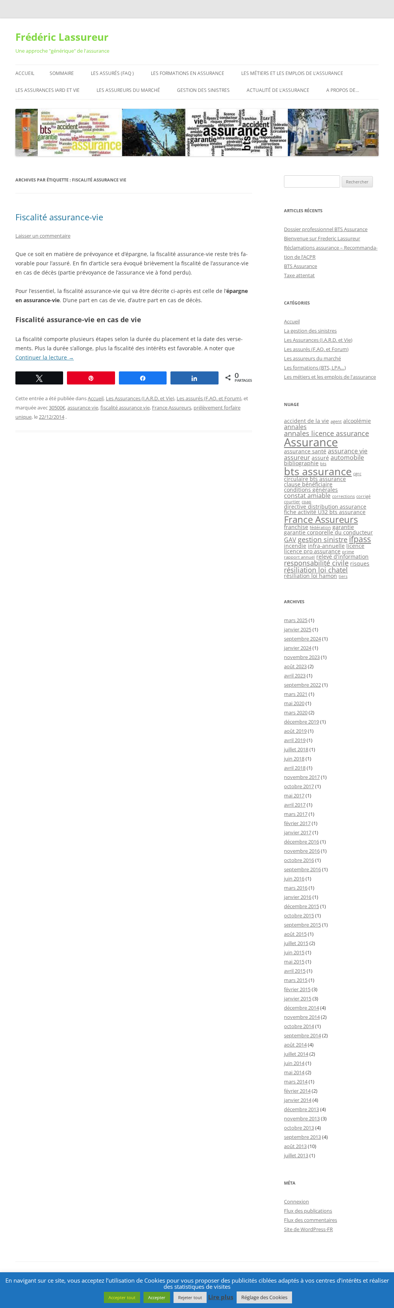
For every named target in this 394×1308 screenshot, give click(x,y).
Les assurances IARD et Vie (47, 90)
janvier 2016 (297, 897)
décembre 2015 (301, 906)
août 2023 (295, 666)
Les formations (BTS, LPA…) (315, 367)
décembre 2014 (301, 1007)
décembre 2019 (301, 721)
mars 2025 (295, 620)
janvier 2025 (297, 629)
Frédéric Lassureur (62, 37)
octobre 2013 (299, 1127)
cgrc (357, 473)
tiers (343, 576)
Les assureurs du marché (128, 90)
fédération (320, 527)
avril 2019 (295, 740)
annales (295, 427)
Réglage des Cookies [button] (264, 1297)
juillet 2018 (296, 749)
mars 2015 (295, 980)
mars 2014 (295, 1081)
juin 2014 (294, 1063)
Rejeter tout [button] (190, 1297)
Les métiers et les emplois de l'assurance (330, 376)
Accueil (24, 73)
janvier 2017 (297, 832)
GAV (290, 540)
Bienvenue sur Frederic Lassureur (322, 238)
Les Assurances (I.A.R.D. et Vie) (140, 398)
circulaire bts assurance (315, 479)
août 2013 (295, 1146)
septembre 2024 (302, 638)
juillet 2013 (296, 1155)
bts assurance (318, 471)
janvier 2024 (297, 647)
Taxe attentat (299, 275)
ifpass (360, 539)
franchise (296, 527)
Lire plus (220, 1297)
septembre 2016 (302, 869)
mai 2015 (294, 961)
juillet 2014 (296, 1053)
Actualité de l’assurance (278, 90)
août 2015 (295, 933)
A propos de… (342, 90)
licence (355, 545)
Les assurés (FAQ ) (112, 73)
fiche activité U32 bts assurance (325, 512)
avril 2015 (295, 970)
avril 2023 (295, 675)
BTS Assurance (300, 266)
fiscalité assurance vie (125, 407)
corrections (343, 496)
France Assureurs (171, 407)
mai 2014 (294, 1072)
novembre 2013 (302, 1118)
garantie (343, 527)
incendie (295, 545)
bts (323, 463)
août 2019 (295, 730)
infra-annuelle (326, 545)
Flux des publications (308, 1210)
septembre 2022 (302, 684)
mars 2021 (295, 694)
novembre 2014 (302, 1016)
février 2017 (297, 823)
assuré (320, 457)
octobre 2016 (299, 860)
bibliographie (301, 463)
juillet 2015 (296, 943)
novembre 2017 (302, 777)
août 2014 (295, 1044)
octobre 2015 (299, 915)
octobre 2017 (299, 786)
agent (336, 421)
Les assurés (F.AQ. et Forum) (209, 398)
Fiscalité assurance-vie (59, 217)
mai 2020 (294, 703)
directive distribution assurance (325, 506)
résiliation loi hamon (310, 575)
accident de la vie (306, 420)
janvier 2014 (297, 1100)
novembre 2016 (302, 850)
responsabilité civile (316, 562)
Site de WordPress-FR (308, 1229)
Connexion (296, 1201)
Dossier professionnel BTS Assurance (325, 229)
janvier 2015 (297, 998)
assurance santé (305, 451)
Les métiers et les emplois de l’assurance (292, 73)
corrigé (363, 496)
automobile (347, 457)
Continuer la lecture (44, 357)
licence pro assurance (312, 551)
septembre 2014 (302, 1035)
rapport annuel (299, 557)
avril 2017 (295, 804)
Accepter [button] (156, 1297)
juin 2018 (294, 758)
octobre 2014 (299, 1026)
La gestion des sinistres (310, 330)
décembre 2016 (301, 841)
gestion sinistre (322, 539)
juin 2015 (294, 952)
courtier (292, 501)
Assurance (311, 442)
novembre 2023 (302, 657)
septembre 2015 (302, 924)
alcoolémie (357, 420)
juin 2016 (294, 878)
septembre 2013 (302, 1136)
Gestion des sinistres (203, 90)
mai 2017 (294, 795)
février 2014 (297, 1090)
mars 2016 (295, 887)
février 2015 (297, 989)
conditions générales (311, 489)
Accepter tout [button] (122, 1297)
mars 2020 (295, 712)
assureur (297, 457)
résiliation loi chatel (316, 569)
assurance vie (82, 407)
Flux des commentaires (310, 1219)
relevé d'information (342, 556)
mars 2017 (295, 813)
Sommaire (62, 73)
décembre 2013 (301, 1109)
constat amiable (307, 495)
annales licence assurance (326, 433)
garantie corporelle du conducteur (328, 532)
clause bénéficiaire (308, 484)
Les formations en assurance (187, 73)
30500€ (57, 407)
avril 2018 (295, 767)
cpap (306, 501)
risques (359, 563)
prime (348, 551)
